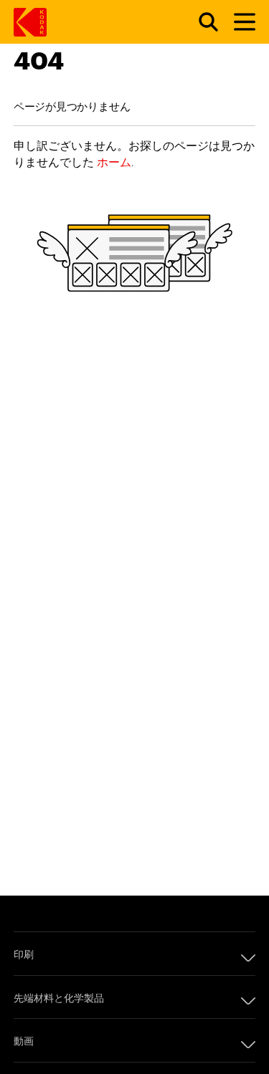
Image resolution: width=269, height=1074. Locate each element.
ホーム (114, 161)
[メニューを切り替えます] (238, 22)
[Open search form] (200, 22)
